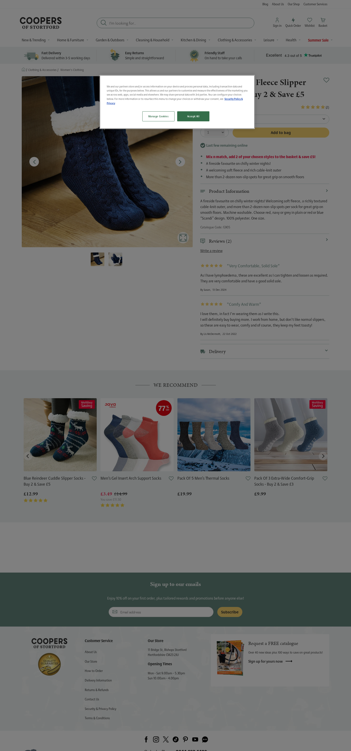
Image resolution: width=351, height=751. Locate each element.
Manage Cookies (158, 116)
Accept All (193, 116)
